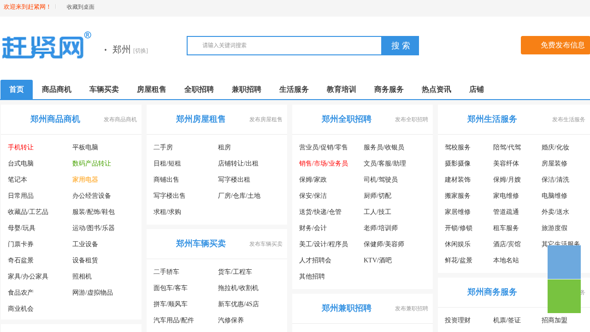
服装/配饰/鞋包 (93, 211)
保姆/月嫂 (507, 179)
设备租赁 (85, 260)
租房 (224, 147)
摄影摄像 (458, 163)
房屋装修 (554, 163)
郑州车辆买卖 (201, 243)
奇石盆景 (21, 260)
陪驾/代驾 (507, 147)
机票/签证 (507, 320)
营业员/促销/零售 (323, 147)
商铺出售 (166, 179)
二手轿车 (166, 271)
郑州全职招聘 (347, 119)
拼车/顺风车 (170, 304)
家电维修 (506, 195)
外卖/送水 (555, 211)
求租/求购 (167, 211)
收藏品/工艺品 (28, 211)
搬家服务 (458, 195)
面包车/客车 (170, 288)
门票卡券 (21, 244)
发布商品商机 (120, 119)
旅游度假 (554, 228)
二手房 (163, 147)
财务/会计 (313, 228)
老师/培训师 (381, 228)
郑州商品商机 (55, 119)
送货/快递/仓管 (320, 211)
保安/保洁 (313, 195)
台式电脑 (21, 163)
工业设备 (85, 244)
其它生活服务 (561, 244)
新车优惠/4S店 (238, 304)
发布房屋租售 (266, 119)
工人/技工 (377, 211)
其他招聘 (312, 276)
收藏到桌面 (80, 7)
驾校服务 (458, 147)
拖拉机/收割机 (238, 288)
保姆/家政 (313, 179)
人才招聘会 (315, 260)
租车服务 (506, 228)
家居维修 (458, 211)
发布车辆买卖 (266, 244)
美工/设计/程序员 (323, 244)
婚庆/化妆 (555, 147)
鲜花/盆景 (458, 260)
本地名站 (506, 260)
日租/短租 (167, 163)
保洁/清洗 (555, 179)
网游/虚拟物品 (92, 292)
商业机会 (21, 308)
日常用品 (21, 195)
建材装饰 (458, 179)
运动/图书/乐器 (93, 228)
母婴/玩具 (21, 228)
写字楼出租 (234, 179)
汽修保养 (231, 320)
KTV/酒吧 (378, 260)
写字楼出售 (169, 195)
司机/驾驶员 (381, 179)
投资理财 (458, 320)
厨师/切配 (377, 195)
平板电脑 (85, 147)
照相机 (82, 276)
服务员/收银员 (384, 147)
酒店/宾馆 (507, 244)
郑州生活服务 (492, 119)
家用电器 (85, 179)
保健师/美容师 (384, 244)
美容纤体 (506, 163)
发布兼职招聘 (411, 308)
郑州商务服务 (492, 291)
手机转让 (21, 147)
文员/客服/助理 (385, 163)
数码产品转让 (91, 163)
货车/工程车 (235, 271)
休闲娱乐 (458, 244)
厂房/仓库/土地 (239, 195)
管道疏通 (506, 211)
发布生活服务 (568, 119)
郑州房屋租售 (201, 119)
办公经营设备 (91, 195)
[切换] (140, 50)
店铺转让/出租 (238, 163)
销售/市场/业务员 (323, 163)
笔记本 (17, 179)
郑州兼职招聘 (347, 308)
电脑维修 (554, 195)
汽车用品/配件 (173, 320)
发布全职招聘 (411, 119)
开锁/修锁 (458, 228)
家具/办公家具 (28, 276)
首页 (16, 89)
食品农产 (21, 292)
